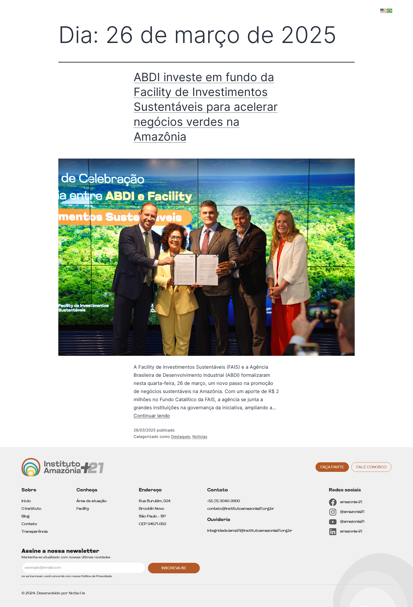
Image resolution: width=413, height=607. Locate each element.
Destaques (180, 436)
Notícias (199, 436)
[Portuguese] (389, 10)
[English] (383, 10)
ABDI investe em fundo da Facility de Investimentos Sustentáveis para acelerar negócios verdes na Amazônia (206, 107)
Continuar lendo (152, 416)
